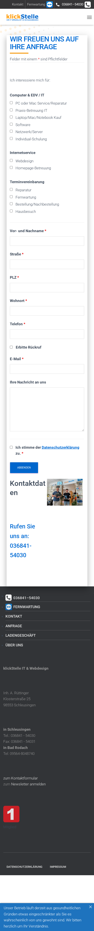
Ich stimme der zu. (47, 450)
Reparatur (23, 190)
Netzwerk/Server (29, 132)
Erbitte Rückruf (28, 347)
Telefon (17, 324)
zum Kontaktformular (20, 778)
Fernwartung (36, 4)
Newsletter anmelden (28, 784)
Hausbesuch (26, 211)
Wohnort (18, 300)
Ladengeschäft (20, 635)
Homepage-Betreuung (33, 168)
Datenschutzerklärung (60, 447)
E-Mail (17, 359)
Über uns (14, 645)
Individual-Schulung (31, 139)
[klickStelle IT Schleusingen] (24, 17)
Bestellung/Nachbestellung (37, 204)
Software (23, 125)
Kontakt (17, 4)
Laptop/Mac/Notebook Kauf (38, 117)
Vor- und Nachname (28, 231)
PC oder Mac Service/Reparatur (41, 103)
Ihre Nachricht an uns (28, 382)
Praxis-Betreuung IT (31, 110)
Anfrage (13, 626)
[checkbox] (11, 102)
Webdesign (24, 161)
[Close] (90, 906)
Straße (17, 254)
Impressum (58, 866)
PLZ (14, 277)
